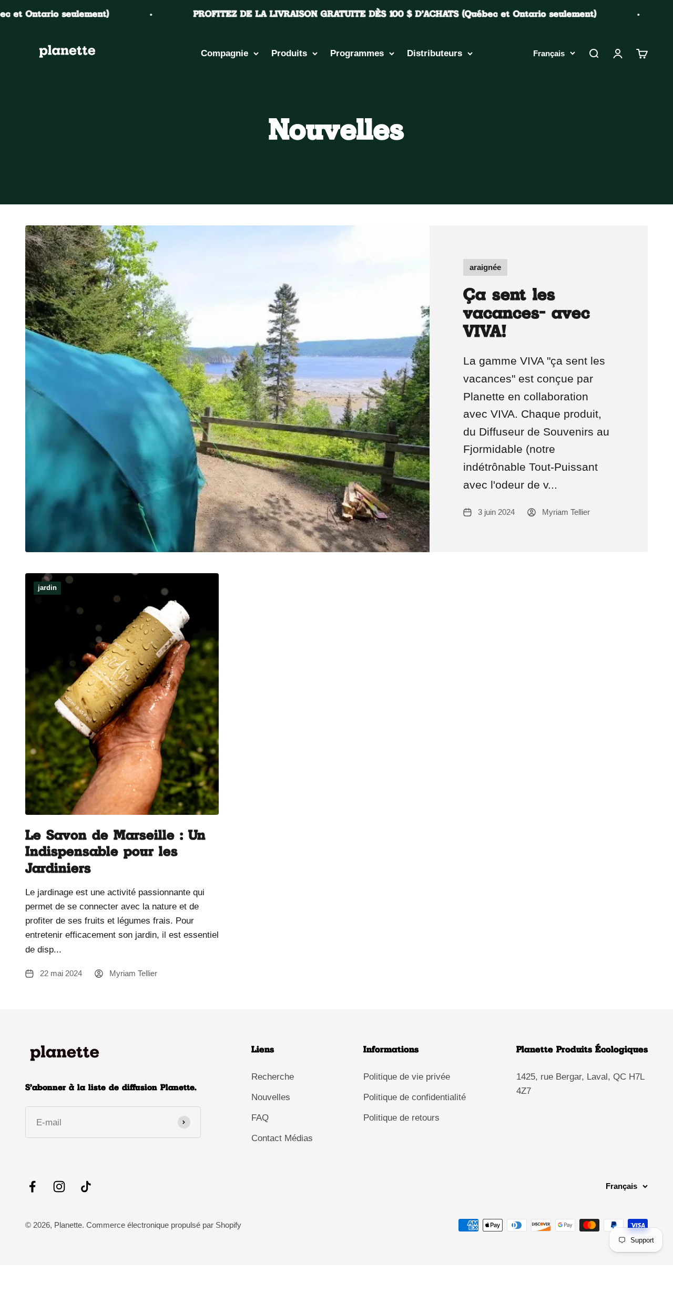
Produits (289, 53)
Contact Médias (282, 1138)
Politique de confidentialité (414, 1097)
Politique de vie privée (406, 1077)
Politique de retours (401, 1118)
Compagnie (224, 53)
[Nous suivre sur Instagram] (59, 1186)
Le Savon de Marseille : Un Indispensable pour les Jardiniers (115, 852)
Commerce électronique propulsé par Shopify (163, 1224)
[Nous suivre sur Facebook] (32, 1186)
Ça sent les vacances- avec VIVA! (526, 313)
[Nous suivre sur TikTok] (86, 1186)
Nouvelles (270, 1097)
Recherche (272, 1077)
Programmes (357, 53)
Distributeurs (434, 53)
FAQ (260, 1118)
